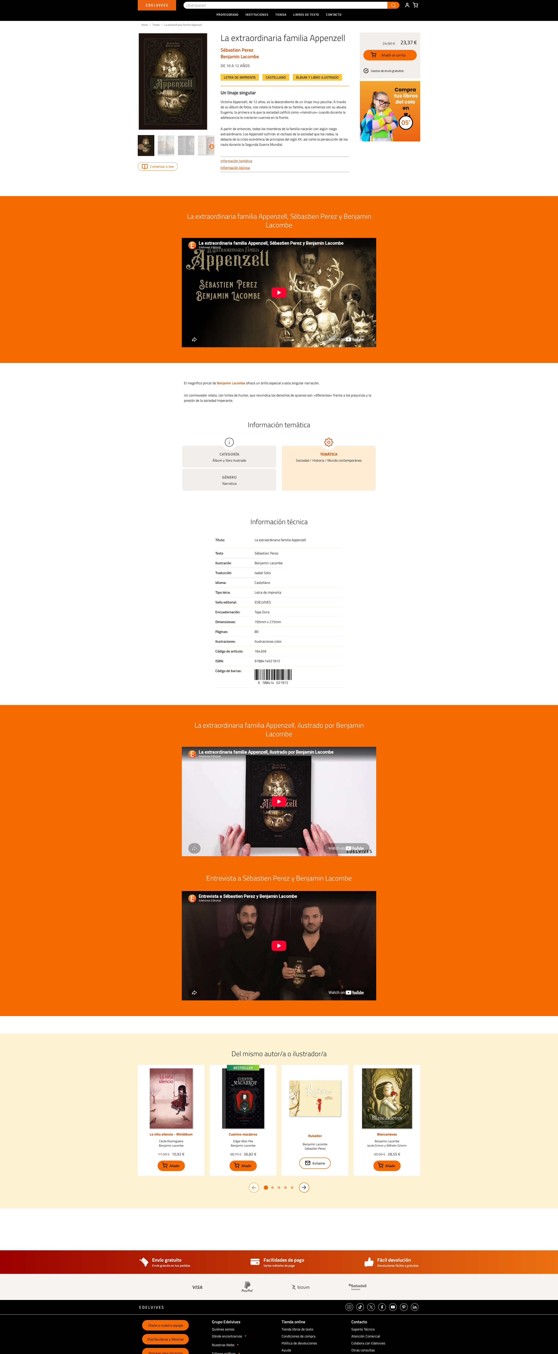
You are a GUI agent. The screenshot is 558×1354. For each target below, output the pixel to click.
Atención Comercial (365, 1336)
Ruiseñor (315, 1135)
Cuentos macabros (243, 1134)
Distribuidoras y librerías (165, 1339)
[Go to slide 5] (292, 1187)
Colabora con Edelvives (368, 1343)
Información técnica (235, 167)
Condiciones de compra (298, 1336)
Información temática (236, 160)
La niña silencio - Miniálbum (171, 1134)
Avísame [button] (318, 1163)
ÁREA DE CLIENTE (407, 5)
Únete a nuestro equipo (165, 1325)
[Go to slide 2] (272, 1187)
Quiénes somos (223, 1329)
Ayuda (286, 1350)
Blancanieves (387, 1134)
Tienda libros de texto (297, 1329)
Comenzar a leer (162, 166)
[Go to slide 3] (279, 1187)
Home (144, 25)
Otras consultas (363, 1350)
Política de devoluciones (299, 1343)
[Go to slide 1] (266, 1187)
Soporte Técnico (363, 1329)
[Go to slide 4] (285, 1187)
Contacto (334, 14)
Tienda (156, 25)
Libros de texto (306, 14)
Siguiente (211, 146)
